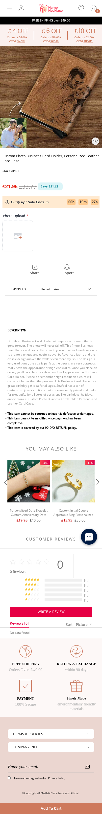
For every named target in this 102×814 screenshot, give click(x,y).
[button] (4, 491)
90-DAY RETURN (56, 428)
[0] (94, 8)
